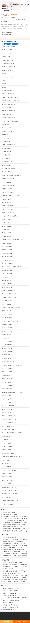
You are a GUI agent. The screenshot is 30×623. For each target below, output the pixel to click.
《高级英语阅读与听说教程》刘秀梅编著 (13, 543)
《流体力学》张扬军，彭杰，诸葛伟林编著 (13, 555)
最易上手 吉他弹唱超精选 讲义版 (11, 600)
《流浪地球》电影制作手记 (9, 595)
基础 (17, 44)
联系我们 (7, 613)
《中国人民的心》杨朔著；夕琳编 (11, 573)
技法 (6, 44)
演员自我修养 (8, 34)
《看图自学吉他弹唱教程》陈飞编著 (11, 547)
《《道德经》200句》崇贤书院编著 (11, 541)
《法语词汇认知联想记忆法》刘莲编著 (12, 549)
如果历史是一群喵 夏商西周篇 (10, 607)
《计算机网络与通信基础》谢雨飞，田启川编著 (14, 516)
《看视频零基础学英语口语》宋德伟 (11, 527)
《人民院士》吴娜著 (8, 569)
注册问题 (12, 613)
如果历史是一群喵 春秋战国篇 (10, 588)
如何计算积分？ (14, 14)
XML (22, 618)
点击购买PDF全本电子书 (21, 621)
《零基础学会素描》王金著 (9, 514)
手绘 (10, 44)
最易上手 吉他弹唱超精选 (9, 593)
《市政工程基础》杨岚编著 (9, 512)
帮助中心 (17, 613)
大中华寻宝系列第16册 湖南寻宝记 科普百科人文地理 (16, 598)
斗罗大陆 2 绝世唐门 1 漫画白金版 (11, 605)
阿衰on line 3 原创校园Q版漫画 (10, 591)
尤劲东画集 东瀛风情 (8, 602)
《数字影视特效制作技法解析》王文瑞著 (13, 524)
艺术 (11, 9)
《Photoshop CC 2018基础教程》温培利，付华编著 (15, 522)
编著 (13, 44)
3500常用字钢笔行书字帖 (9, 609)
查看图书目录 (6, 621)
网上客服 (22, 613)
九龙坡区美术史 (8, 32)
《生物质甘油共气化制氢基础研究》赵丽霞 (13, 518)
